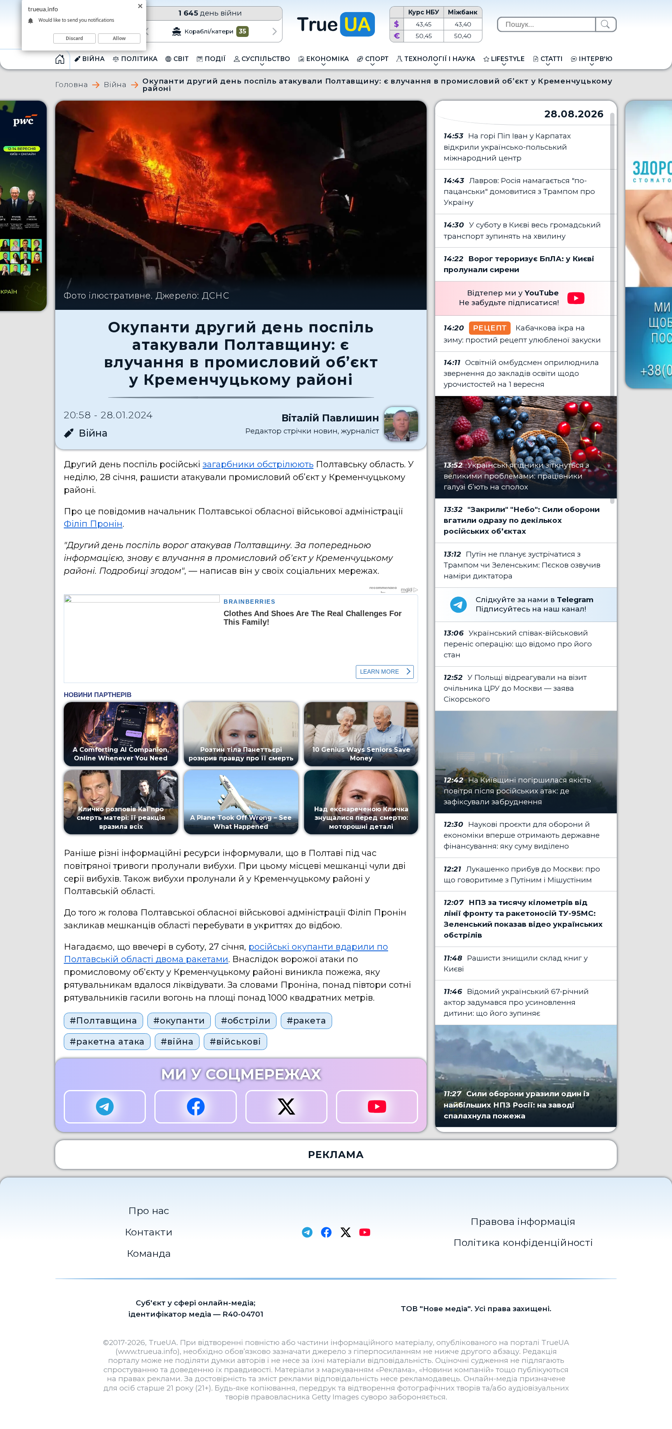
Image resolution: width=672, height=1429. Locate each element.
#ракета (306, 1020)
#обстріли (246, 1020)
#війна (177, 1041)
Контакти (149, 1232)
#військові (235, 1041)
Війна (115, 85)
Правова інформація (523, 1221)
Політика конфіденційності (523, 1242)
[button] (146, 31)
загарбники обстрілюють (258, 464)
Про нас (148, 1210)
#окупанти (179, 1020)
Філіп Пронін (93, 524)
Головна (71, 85)
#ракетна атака (107, 1041)
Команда (149, 1253)
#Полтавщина (103, 1020)
